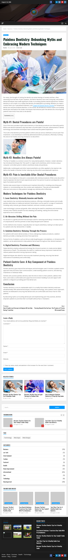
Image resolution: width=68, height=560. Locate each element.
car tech (5, 453)
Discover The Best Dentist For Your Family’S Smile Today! (7, 422)
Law (4, 475)
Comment (6, 324)
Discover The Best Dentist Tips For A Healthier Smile (13, 386)
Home (3, 554)
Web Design (26, 438)
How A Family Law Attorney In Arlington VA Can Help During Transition (17, 308)
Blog (9, 556)
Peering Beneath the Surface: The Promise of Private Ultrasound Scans (49, 308)
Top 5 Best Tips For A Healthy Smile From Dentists (39, 422)
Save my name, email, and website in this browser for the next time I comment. (29, 365)
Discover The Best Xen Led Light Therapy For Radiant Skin (34, 386)
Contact (14, 556)
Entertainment (7, 456)
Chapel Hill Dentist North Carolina (43, 105)
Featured (5, 462)
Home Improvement (8, 469)
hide (12, 115)
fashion (5, 459)
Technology (8, 438)
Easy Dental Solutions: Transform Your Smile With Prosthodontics (26, 498)
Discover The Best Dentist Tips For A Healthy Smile (10, 498)
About (8, 554)
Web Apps (17, 438)
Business (6, 35)
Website (5, 359)
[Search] (65, 23)
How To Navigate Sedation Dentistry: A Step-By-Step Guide (55, 386)
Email (5, 353)
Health (5, 466)
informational (7, 472)
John (6, 48)
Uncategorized (7, 482)
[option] (18, 423)
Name (5, 346)
